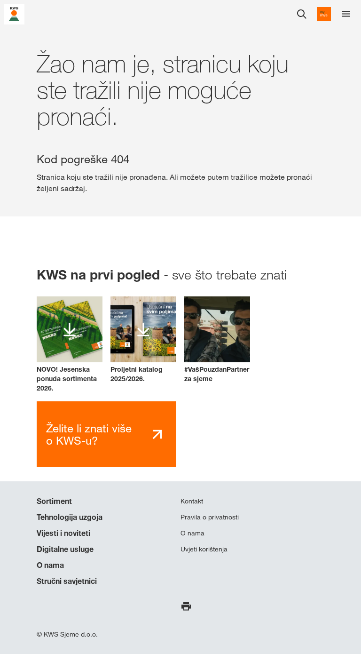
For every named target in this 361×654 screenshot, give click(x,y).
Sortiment (54, 501)
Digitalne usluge (65, 549)
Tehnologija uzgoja (69, 517)
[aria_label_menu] (346, 14)
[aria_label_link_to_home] (14, 13)
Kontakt (191, 501)
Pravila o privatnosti (209, 517)
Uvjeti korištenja (204, 549)
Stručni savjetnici (67, 581)
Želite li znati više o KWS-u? (89, 434)
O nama (50, 565)
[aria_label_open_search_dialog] (301, 14)
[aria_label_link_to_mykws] (324, 14)
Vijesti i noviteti (63, 533)
